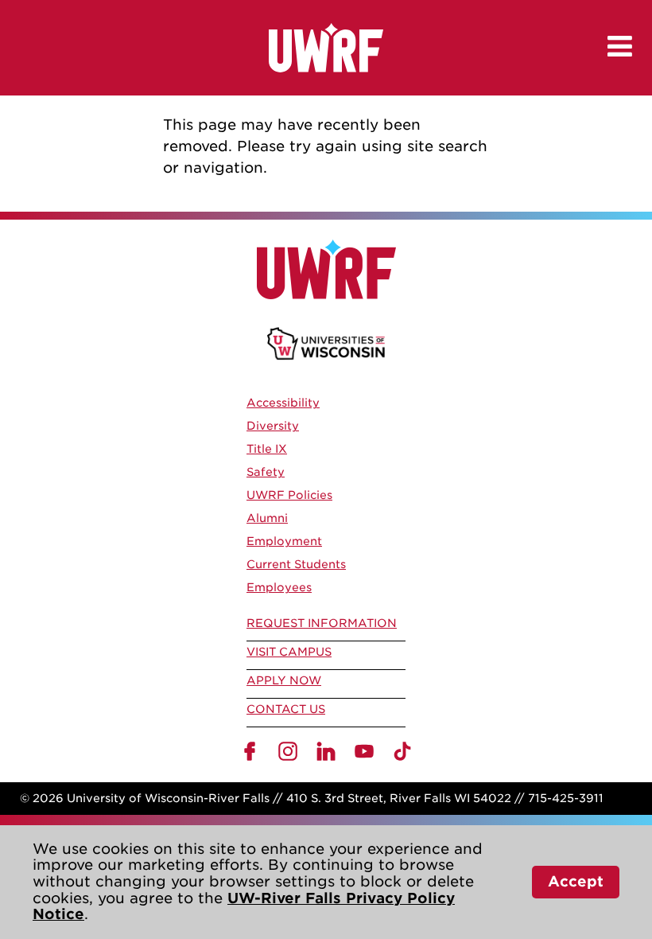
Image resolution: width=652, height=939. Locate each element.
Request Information (321, 623)
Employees (279, 587)
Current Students (296, 564)
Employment (284, 541)
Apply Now (283, 680)
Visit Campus (289, 651)
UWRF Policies (289, 495)
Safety (265, 472)
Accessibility (283, 402)
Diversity (272, 425)
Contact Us (285, 709)
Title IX (266, 448)
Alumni (267, 518)
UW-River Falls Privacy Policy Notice (244, 906)
